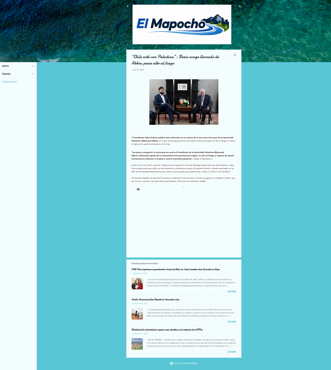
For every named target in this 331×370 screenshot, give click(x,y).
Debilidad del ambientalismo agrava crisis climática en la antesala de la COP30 (166, 329)
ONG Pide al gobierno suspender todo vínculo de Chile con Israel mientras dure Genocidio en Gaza (175, 269)
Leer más (231, 291)
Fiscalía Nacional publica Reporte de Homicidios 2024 (155, 299)
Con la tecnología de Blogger (185, 363)
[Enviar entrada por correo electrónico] (138, 190)
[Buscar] (239, 7)
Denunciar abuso (9, 82)
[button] (234, 55)
